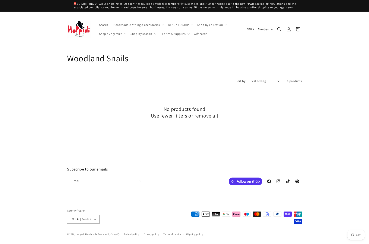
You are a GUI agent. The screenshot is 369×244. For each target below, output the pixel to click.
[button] (138, 24)
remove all (206, 115)
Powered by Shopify (109, 234)
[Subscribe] (139, 181)
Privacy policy (151, 234)
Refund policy (131, 234)
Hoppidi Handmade (86, 234)
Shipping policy (194, 234)
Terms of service (172, 234)
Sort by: (241, 81)
